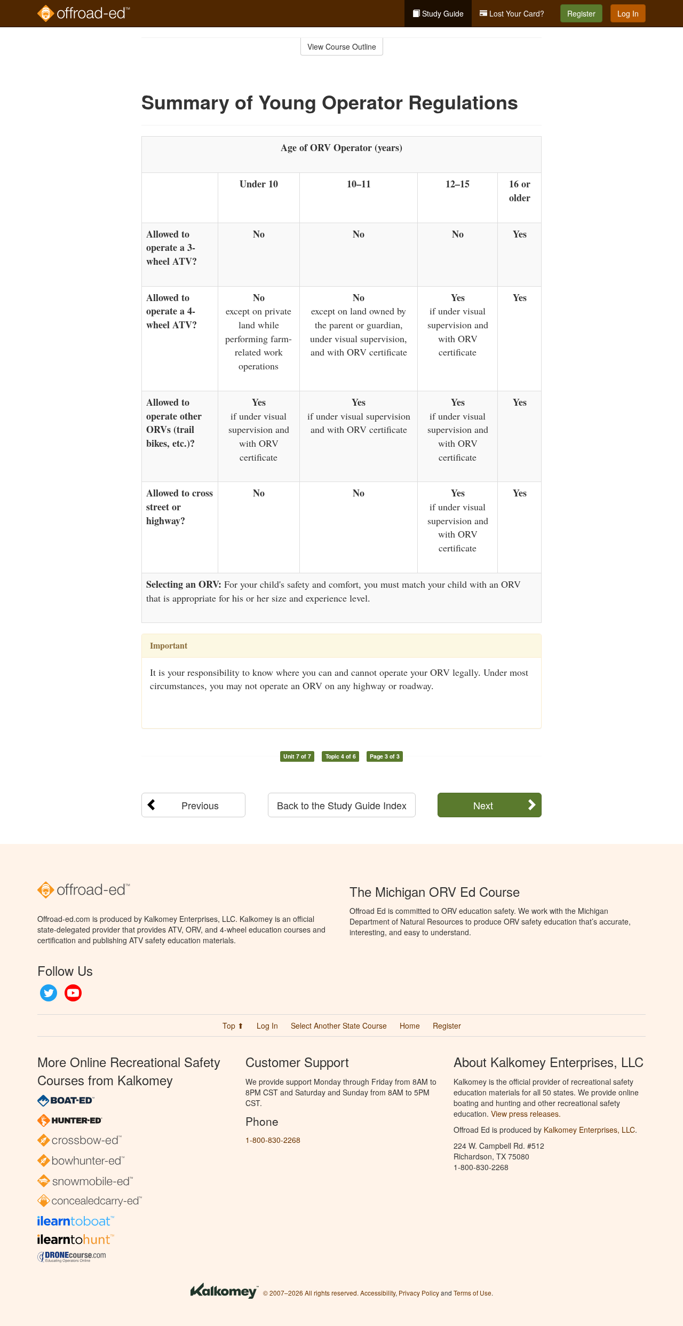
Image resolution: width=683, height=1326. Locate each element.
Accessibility (377, 1292)
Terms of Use (472, 1292)
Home (410, 1025)
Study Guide (442, 13)
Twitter (48, 992)
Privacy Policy (419, 1292)
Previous (200, 805)
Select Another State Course (339, 1025)
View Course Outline (341, 46)
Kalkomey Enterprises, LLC (589, 1129)
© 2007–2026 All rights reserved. (311, 1292)
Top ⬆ (233, 1025)
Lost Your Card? (515, 13)
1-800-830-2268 (272, 1139)
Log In (628, 13)
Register (581, 13)
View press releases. (526, 1113)
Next (483, 805)
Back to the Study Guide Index (342, 805)
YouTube (73, 992)
